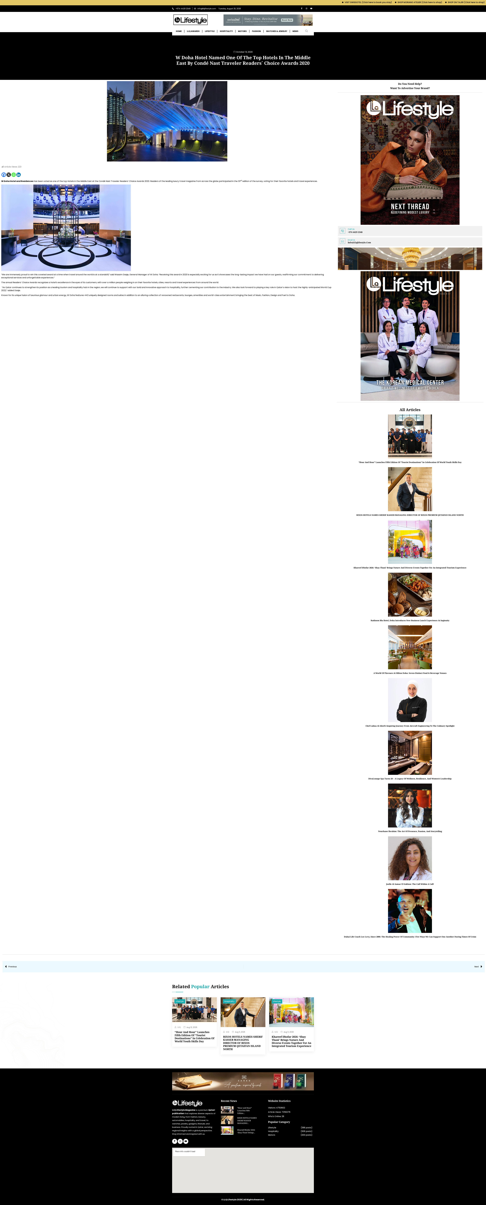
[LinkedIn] (185, 1141)
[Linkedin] (18, 175)
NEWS (295, 31)
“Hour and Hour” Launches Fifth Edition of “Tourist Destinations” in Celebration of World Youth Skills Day (410, 462)
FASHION (256, 31)
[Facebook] (301, 9)
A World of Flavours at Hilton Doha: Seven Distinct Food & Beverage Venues (410, 673)
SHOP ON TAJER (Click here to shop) (347, 2)
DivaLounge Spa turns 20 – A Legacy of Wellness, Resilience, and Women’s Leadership (410, 778)
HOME (179, 31)
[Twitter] (180, 1141)
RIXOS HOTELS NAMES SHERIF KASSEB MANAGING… (247, 1121)
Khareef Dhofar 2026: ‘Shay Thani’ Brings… (246, 1131)
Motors (271, 1134)
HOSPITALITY (226, 31)
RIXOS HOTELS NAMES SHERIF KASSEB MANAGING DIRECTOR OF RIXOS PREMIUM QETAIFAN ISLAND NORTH (410, 515)
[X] (8, 175)
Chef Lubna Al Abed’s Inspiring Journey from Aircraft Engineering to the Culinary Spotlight (410, 726)
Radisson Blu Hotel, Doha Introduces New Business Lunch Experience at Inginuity (410, 620)
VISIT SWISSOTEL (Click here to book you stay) (250, 2)
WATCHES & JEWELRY (276, 31)
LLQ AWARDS (193, 31)
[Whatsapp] (13, 175)
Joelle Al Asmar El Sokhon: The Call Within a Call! (410, 884)
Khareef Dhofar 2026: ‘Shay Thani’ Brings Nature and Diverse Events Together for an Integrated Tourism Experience (410, 567)
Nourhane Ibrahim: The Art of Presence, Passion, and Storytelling (410, 831)
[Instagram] (306, 9)
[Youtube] (311, 9)
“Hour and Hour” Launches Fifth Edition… (244, 1111)
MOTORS (242, 31)
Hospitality (229, 1001)
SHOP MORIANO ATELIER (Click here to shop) (301, 2)
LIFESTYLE (210, 31)
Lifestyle (180, 1001)
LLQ (179, 1027)
